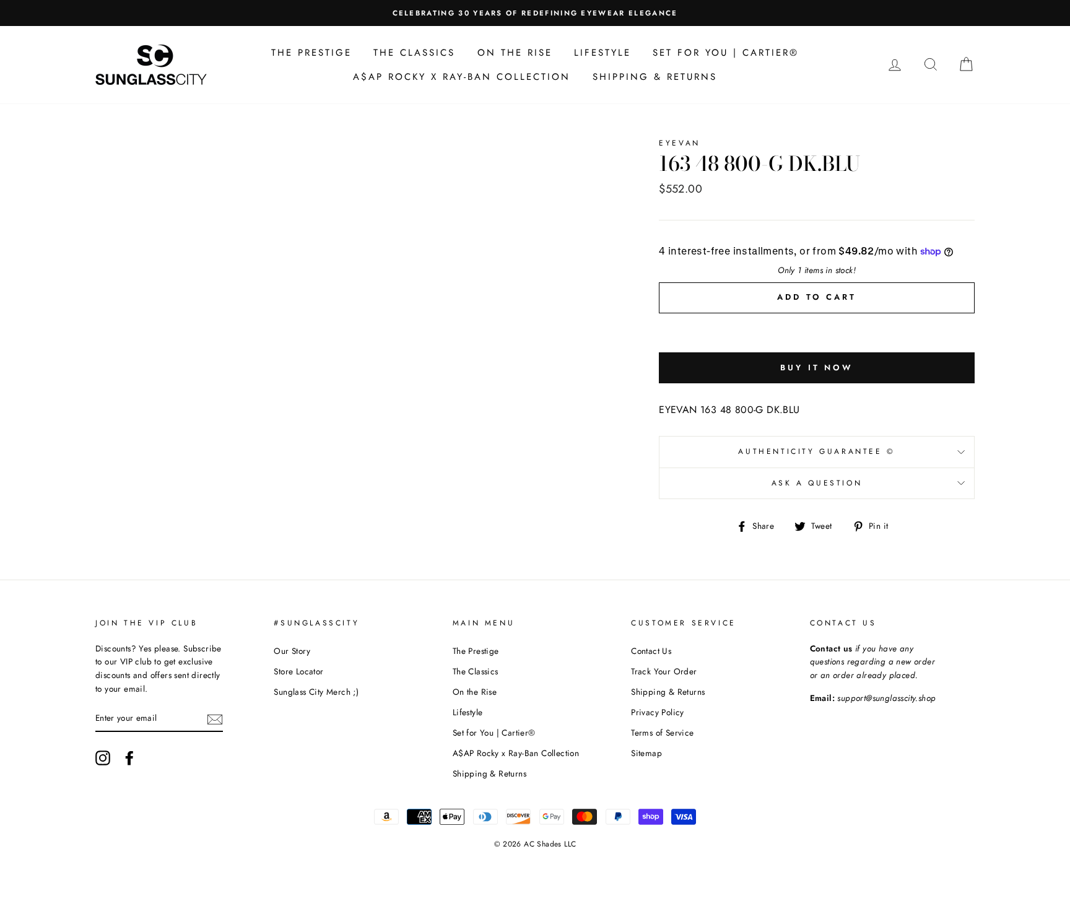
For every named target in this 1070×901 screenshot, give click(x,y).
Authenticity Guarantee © (816, 451)
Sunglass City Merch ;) (316, 692)
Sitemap (646, 753)
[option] (535, 13)
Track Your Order (664, 671)
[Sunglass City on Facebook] (129, 758)
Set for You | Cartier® (726, 52)
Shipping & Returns (655, 77)
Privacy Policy (657, 712)
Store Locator (298, 671)
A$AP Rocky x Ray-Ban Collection (461, 77)
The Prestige (311, 52)
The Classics (414, 52)
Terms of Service (662, 732)
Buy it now (816, 367)
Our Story (292, 651)
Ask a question (817, 483)
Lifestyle (602, 52)
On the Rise (514, 52)
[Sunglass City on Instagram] (102, 758)
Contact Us (651, 651)
